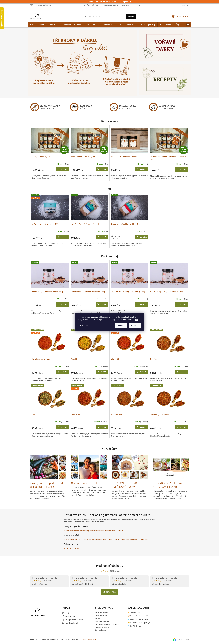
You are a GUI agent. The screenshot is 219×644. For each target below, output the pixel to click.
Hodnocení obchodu (109, 565)
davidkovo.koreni (71, 623)
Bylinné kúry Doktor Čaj (140, 539)
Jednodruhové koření (99, 539)
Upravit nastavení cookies (88, 639)
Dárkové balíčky (69, 531)
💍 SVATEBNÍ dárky (135, 626)
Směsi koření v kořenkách (82, 539)
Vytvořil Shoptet (183, 639)
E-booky (66, 548)
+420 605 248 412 (71, 616)
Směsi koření (68, 539)
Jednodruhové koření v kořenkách (120, 539)
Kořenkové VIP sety (82, 531)
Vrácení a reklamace (102, 627)
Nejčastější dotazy (92, 5)
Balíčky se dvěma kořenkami (100, 531)
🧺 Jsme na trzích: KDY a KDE (138, 616)
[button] (36, 63)
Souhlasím (135, 325)
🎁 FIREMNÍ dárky (134, 612)
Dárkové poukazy (116, 531)
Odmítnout (121, 325)
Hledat (131, 16)
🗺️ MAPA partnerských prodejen (139, 619)
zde (136, 319)
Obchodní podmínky (102, 621)
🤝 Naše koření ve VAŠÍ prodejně (139, 623)
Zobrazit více (109, 592)
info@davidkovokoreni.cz (74, 613)
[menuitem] (37, 24)
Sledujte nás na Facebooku (74, 620)
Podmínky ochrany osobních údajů (107, 624)
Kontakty (126, 5)
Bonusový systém (101, 630)
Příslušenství (74, 548)
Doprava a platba (111, 5)
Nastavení (84, 325)
